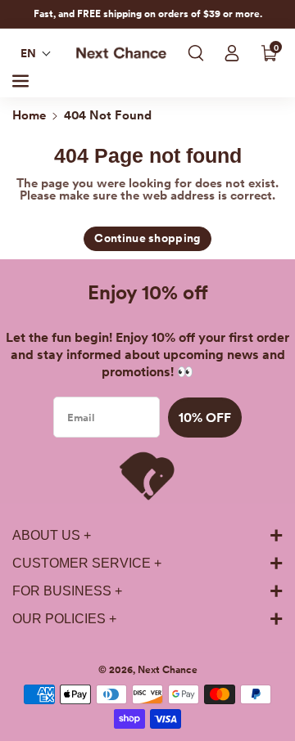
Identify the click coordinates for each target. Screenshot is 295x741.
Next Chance (167, 670)
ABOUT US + (51, 535)
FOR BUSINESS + (67, 591)
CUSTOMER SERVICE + (86, 563)
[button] (36, 53)
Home (29, 115)
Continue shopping (147, 238)
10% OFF (205, 417)
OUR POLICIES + (64, 619)
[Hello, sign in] (232, 53)
